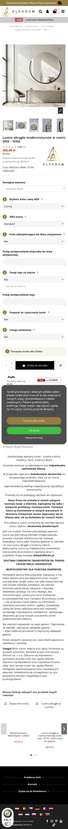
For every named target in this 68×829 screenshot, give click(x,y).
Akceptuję (34, 430)
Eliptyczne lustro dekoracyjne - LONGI (18, 734)
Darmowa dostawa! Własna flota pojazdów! (32, 3)
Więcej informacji (34, 438)
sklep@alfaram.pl (43, 555)
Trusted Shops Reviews (18, 446)
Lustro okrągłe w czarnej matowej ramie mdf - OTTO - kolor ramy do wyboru (49, 737)
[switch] (8, 824)
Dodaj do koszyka (37, 365)
